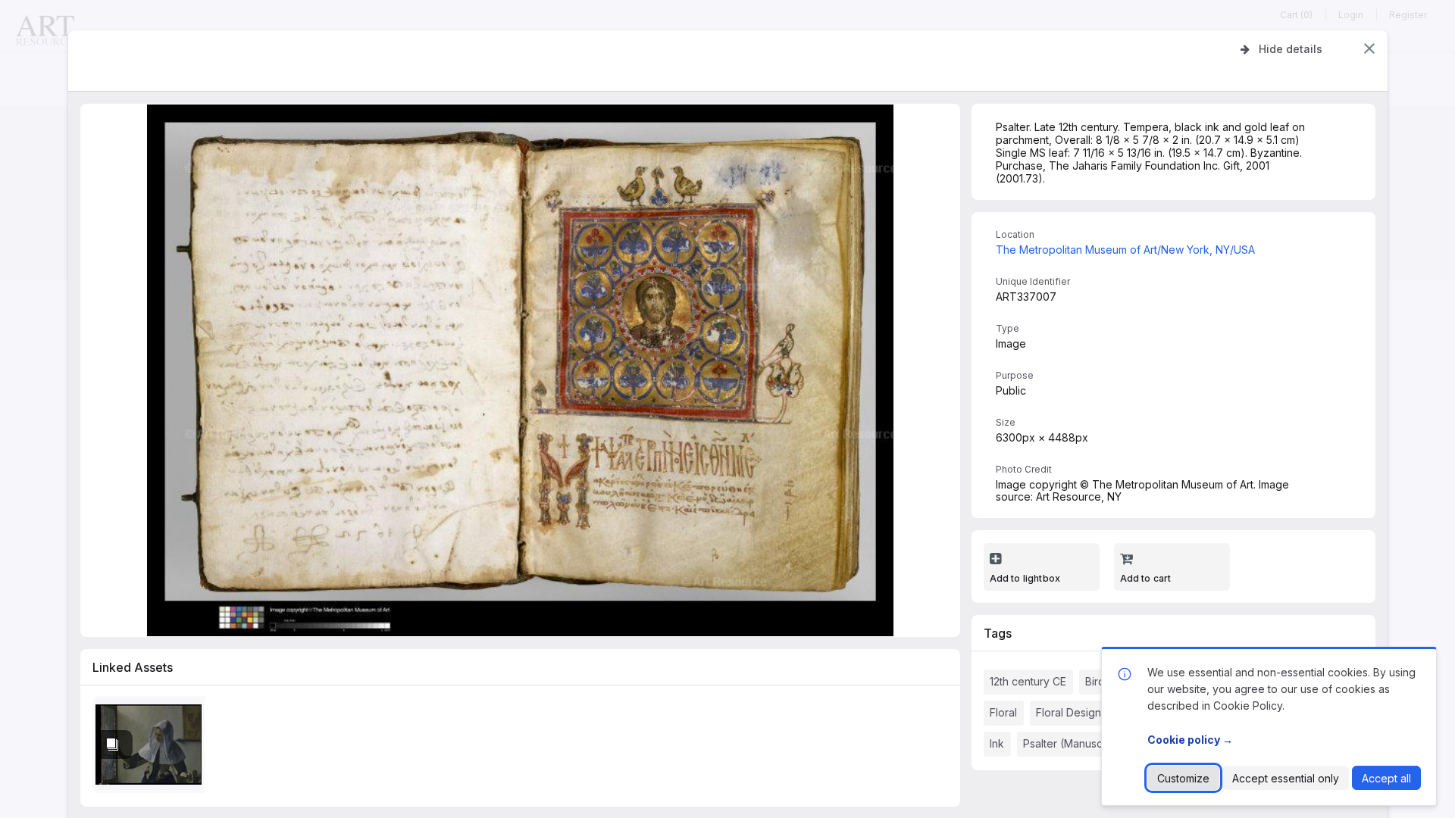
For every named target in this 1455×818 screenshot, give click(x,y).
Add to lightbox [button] (1025, 578)
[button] (1369, 48)
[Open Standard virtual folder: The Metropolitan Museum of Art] (151, 747)
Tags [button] (998, 633)
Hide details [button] (1290, 48)
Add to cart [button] (1146, 578)
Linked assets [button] (132, 667)
